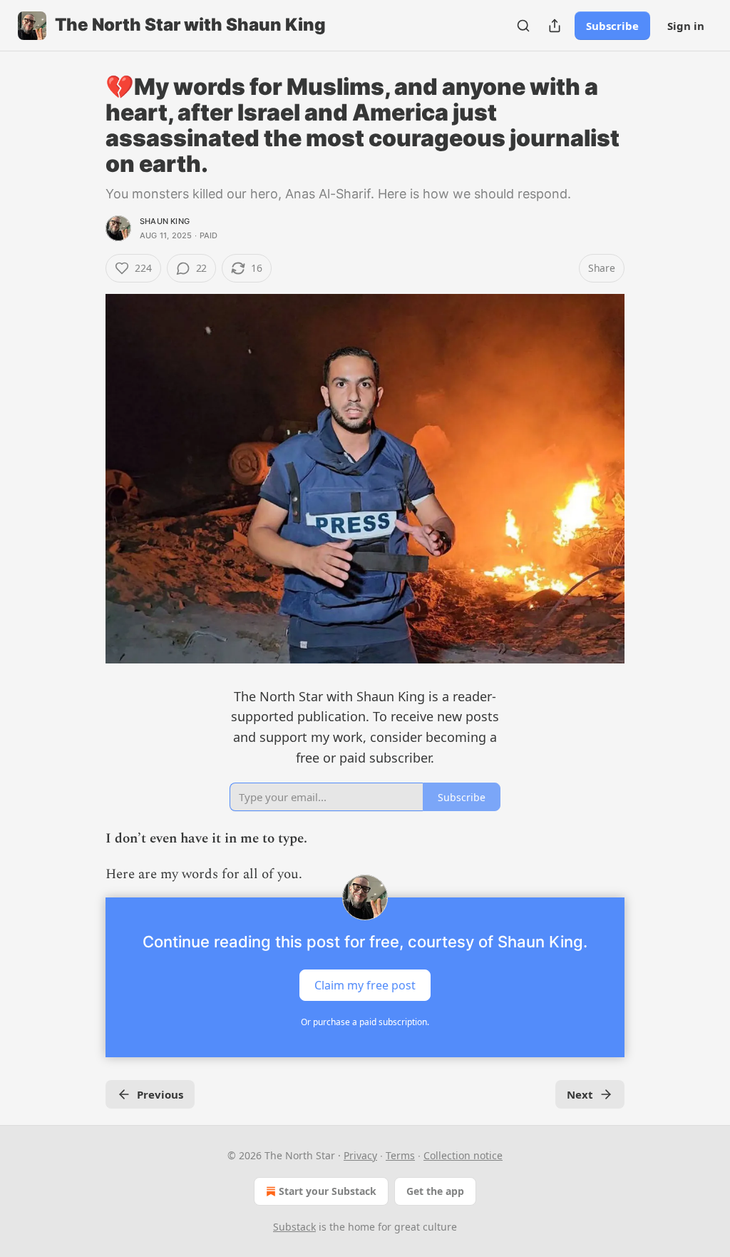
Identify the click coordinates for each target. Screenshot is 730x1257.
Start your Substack (327, 1191)
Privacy (360, 1155)
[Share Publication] (554, 25)
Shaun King (165, 221)
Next (580, 1094)
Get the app (435, 1191)
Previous (160, 1094)
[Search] (523, 25)
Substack (294, 1226)
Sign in (685, 26)
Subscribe (612, 26)
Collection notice (463, 1155)
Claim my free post (365, 984)
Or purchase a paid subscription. (365, 1022)
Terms (400, 1155)
